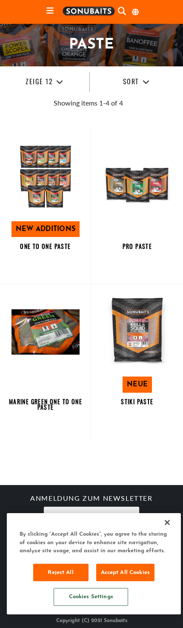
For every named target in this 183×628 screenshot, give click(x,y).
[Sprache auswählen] (136, 12)
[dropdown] (45, 82)
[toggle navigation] (50, 11)
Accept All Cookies (125, 572)
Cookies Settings (91, 596)
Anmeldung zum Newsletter (91, 499)
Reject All (60, 572)
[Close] (167, 522)
